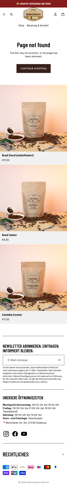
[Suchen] (11, 14)
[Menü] (4, 14)
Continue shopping (34, 68)
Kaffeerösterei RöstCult (37, 482)
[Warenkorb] (63, 14)
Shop (21, 25)
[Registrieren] (59, 360)
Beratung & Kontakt (38, 25)
